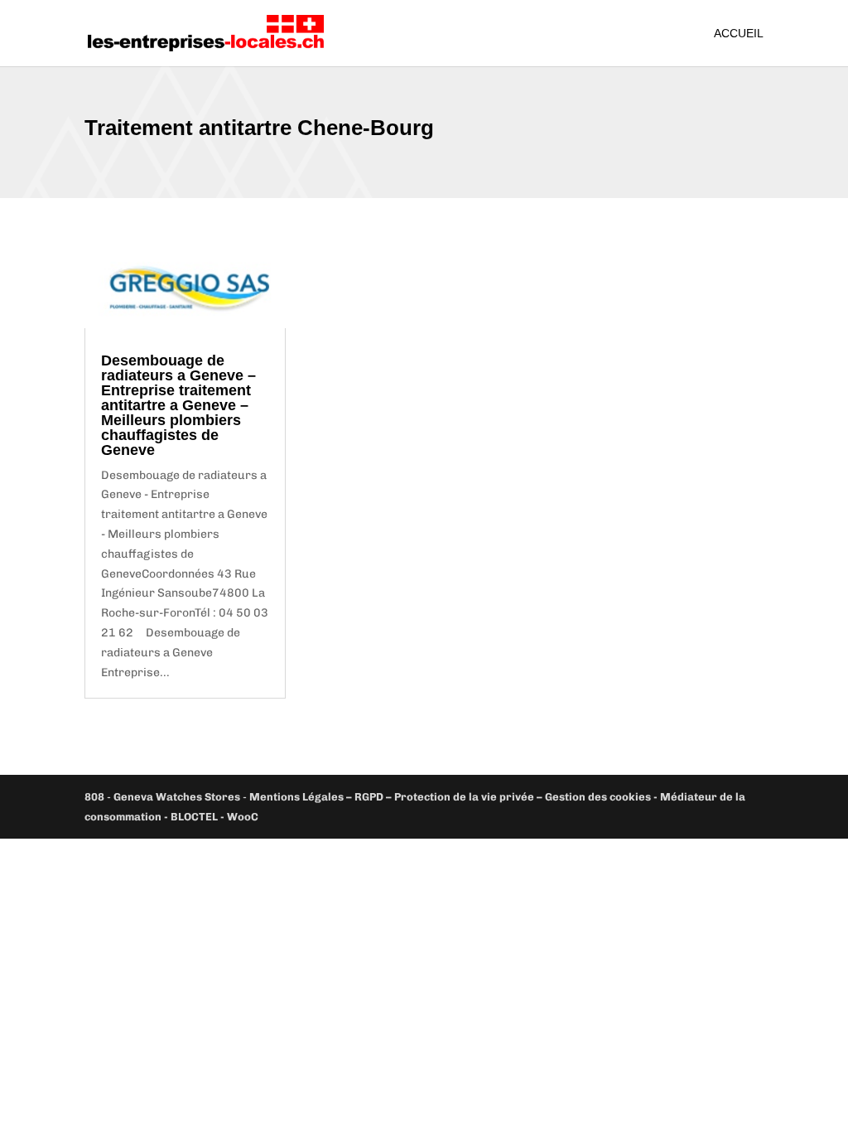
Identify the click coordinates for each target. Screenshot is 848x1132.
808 (94, 797)
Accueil (739, 33)
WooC (242, 816)
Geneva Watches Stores (176, 797)
